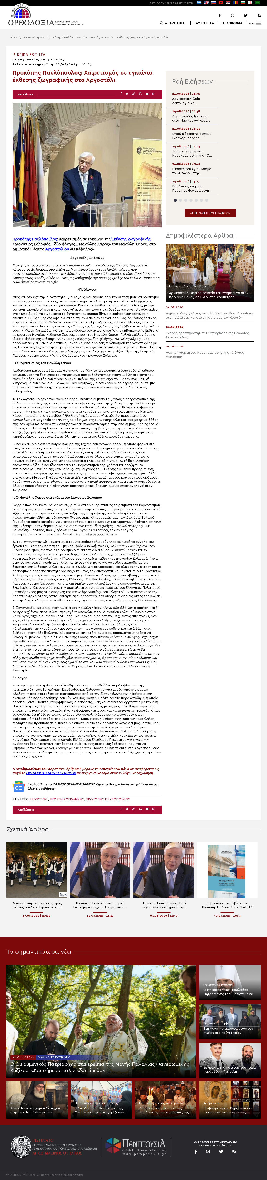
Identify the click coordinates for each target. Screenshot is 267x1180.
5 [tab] (196, 200)
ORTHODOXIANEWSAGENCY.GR (51, 773)
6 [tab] (201, 200)
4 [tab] (191, 200)
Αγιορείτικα (211, 1103)
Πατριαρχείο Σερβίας (217, 1023)
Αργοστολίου (57, 249)
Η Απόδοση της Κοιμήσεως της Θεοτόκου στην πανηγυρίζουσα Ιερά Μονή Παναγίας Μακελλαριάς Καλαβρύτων (99, 1110)
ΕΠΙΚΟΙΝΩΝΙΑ (231, 23)
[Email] (147, 94)
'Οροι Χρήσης (74, 1175)
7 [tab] (206, 200)
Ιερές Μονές (18, 1103)
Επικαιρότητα (33, 37)
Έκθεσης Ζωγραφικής (131, 239)
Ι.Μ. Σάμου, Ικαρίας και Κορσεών (161, 1103)
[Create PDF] (153, 94)
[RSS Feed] (254, 16)
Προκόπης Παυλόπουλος (35, 239)
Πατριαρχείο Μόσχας (217, 984)
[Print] (140, 94)
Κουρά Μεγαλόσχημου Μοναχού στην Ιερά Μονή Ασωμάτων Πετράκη (35, 1110)
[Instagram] (228, 16)
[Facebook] (214, 16)
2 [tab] (180, 200)
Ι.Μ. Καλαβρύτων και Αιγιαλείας (96, 1103)
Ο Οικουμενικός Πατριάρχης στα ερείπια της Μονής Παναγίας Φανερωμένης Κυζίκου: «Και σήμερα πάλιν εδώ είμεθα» (99, 1067)
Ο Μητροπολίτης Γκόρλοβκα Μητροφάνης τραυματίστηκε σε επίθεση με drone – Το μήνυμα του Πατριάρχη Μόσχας (228, 992)
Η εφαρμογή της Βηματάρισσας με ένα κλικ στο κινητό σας (228, 1110)
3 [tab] (185, 200)
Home (14, 37)
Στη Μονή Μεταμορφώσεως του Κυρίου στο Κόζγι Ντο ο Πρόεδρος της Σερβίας (228, 1031)
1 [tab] (175, 200)
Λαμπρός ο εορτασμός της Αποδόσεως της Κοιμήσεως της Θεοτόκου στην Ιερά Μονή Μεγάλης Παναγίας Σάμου (164, 1110)
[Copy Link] (133, 94)
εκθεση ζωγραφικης (67, 799)
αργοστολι (38, 799)
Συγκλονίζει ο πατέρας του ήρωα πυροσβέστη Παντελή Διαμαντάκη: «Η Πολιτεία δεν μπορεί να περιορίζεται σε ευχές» (229, 1070)
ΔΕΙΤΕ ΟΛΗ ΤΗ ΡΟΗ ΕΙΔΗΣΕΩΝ (210, 213)
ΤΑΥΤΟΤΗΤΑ (204, 23)
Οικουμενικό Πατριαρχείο (54, 1057)
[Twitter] (241, 16)
